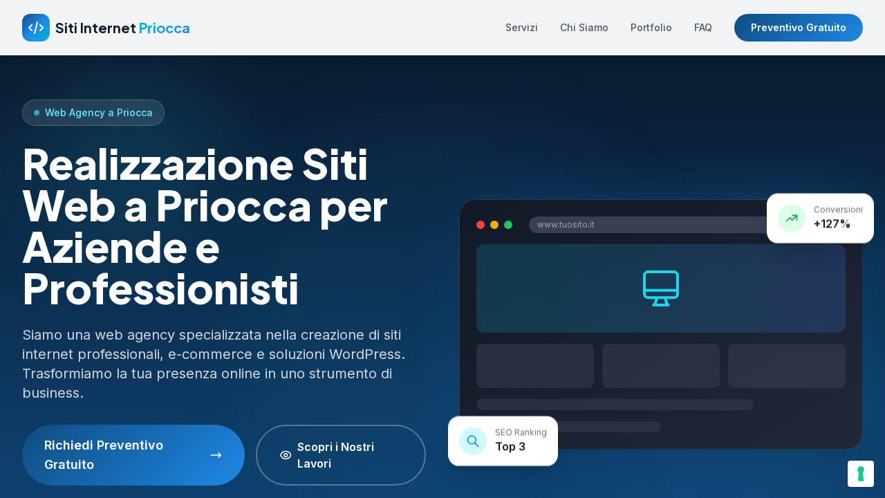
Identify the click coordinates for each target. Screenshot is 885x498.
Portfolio (651, 27)
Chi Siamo (584, 27)
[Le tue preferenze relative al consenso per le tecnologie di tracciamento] (861, 474)
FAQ (703, 27)
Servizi (521, 27)
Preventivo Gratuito (798, 27)
